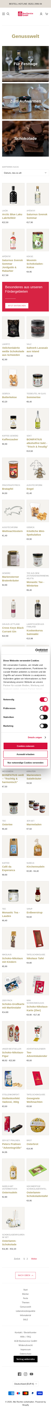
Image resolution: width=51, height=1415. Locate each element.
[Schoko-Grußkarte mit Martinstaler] (13, 984)
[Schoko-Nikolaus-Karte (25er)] (38, 984)
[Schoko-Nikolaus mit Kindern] (13, 938)
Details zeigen (35, 737)
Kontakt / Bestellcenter (25, 1332)
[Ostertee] (13, 804)
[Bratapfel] (13, 469)
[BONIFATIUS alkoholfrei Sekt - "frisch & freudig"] (38, 419)
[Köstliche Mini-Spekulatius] (38, 511)
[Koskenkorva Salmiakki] (38, 608)
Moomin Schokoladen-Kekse (35, 264)
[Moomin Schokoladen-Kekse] (38, 240)
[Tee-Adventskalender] (38, 1032)
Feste (25, 1298)
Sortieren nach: (10, 167)
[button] (25, 1275)
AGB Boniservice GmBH (25, 1341)
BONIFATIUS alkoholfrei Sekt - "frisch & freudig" (37, 443)
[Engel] (38, 469)
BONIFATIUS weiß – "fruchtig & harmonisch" (13, 779)
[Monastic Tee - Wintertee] (38, 557)
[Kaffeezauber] (13, 419)
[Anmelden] (41, 13)
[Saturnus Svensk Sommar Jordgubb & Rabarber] (13, 240)
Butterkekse (9, 397)
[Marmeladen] (38, 804)
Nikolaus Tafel (35, 958)
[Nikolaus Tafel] (38, 938)
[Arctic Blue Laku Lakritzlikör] (13, 194)
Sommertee (34, 397)
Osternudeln (9, 1192)
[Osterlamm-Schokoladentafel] (38, 1170)
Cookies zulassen (25, 746)
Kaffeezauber (10, 439)
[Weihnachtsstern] (13, 511)
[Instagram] (25, 1374)
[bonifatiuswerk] (25, 13)
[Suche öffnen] (8, 13)
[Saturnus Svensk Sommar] (38, 194)
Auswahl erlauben (25, 754)
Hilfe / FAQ (25, 1336)
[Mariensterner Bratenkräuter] (13, 557)
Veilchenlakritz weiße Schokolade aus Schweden (13, 351)
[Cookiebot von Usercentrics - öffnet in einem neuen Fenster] (36, 650)
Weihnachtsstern (12, 531)
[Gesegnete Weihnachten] (38, 1078)
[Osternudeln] (13, 1170)
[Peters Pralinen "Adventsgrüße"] (13, 1124)
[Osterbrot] (38, 1124)
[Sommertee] (38, 377)
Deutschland (24, 1383)
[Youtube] (31, 1374)
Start (25, 1289)
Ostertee (7, 824)
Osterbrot (32, 1144)
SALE (25, 1319)
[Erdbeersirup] (38, 892)
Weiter (34, 1259)
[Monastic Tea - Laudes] (13, 892)
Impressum (26, 1349)
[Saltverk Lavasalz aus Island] (38, 327)
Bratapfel (7, 488)
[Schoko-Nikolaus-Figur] (13, 1032)
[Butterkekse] (13, 377)
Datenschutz (25, 1353)
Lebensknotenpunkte (25, 1311)
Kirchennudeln (35, 866)
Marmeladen (34, 824)
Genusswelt (25, 1306)
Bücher (25, 1294)
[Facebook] (19, 1374)
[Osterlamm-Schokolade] (13, 1218)
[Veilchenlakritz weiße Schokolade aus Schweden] (13, 327)
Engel (30, 488)
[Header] (3, 13)
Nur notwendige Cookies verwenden (25, 762)
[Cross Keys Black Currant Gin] (13, 608)
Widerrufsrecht (26, 1345)
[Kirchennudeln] (38, 846)
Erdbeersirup (34, 912)
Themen (25, 1302)
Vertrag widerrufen (25, 1359)
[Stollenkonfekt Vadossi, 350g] (13, 1078)
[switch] (44, 717)
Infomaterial (25, 1315)
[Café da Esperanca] (13, 846)
